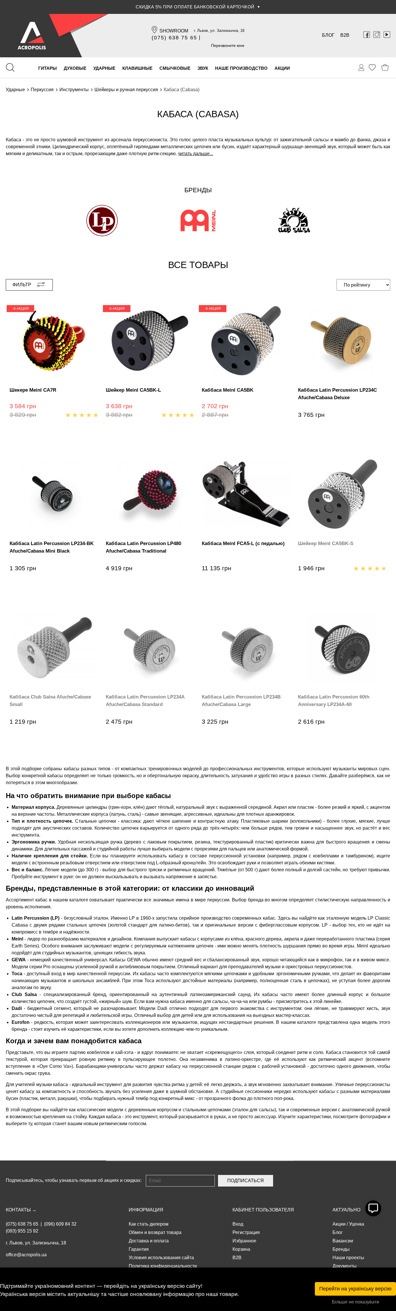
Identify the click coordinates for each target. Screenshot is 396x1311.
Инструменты (74, 89)
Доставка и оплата (149, 1240)
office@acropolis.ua (26, 1254)
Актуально (346, 1209)
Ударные (15, 89)
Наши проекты (348, 1257)
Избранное (244, 1240)
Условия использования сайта (161, 1257)
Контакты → (21, 1209)
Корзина (241, 1249)
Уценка (356, 1224)
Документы (345, 1266)
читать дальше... (195, 153)
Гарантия (139, 1249)
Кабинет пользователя (263, 1209)
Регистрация (246, 1232)
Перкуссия (42, 89)
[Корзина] (385, 67)
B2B (344, 35)
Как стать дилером (148, 1224)
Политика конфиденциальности (163, 1266)
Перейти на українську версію (355, 1289)
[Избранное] (372, 67)
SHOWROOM (173, 30)
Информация (146, 1209)
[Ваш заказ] (361, 67)
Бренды (341, 1249)
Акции (339, 1224)
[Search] (10, 67)
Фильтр (21, 284)
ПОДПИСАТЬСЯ (245, 1180)
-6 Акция (20, 309)
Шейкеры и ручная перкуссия (126, 89)
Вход (237, 1224)
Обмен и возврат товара (155, 1232)
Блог (328, 35)
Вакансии (343, 1240)
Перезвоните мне (227, 45)
